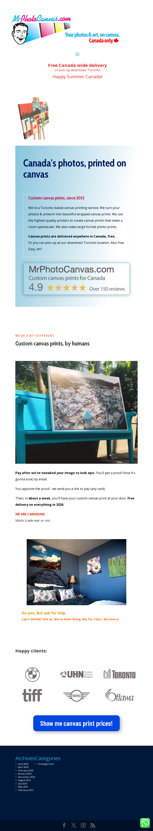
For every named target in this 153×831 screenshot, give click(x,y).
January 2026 (24, 773)
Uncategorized (46, 763)
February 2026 (25, 770)
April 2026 (23, 767)
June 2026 (23, 763)
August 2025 (24, 780)
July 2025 (22, 783)
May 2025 (23, 786)
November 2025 (26, 776)
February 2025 (25, 790)
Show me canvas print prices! (76, 723)
